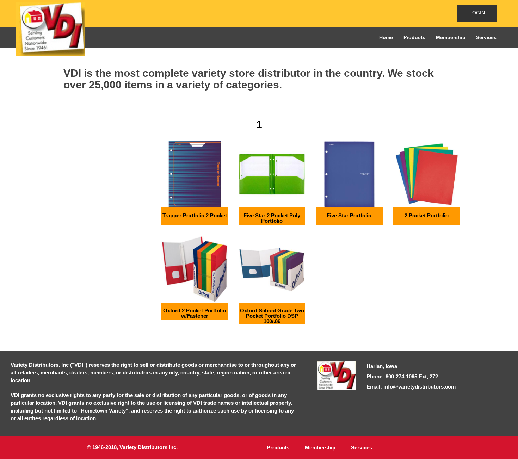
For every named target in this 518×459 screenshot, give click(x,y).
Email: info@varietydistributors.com (411, 387)
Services (486, 37)
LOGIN (477, 12)
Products (414, 37)
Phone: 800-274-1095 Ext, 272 (402, 376)
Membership (450, 37)
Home (386, 37)
